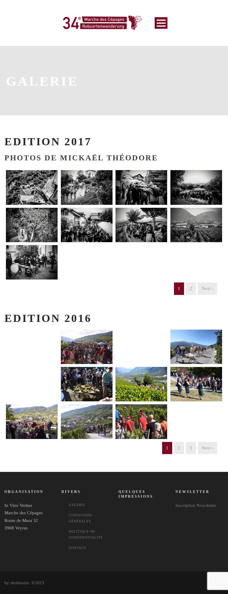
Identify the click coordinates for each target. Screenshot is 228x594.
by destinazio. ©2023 (24, 582)
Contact (77, 548)
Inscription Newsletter (195, 505)
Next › (207, 288)
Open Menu (161, 23)
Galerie (77, 505)
